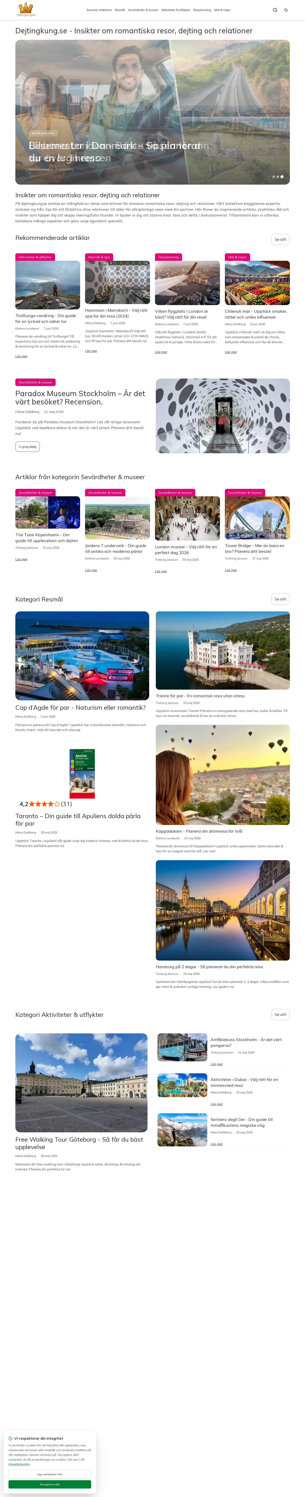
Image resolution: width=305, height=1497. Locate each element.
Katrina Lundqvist (40, 169)
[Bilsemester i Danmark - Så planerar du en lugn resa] (152, 112)
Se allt (280, 239)
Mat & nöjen (222, 10)
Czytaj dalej (27, 447)
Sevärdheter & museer (143, 10)
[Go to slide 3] (281, 176)
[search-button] (275, 10)
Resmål (120, 10)
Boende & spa (99, 257)
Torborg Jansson (26, 548)
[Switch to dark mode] (286, 10)
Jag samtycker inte (49, 1474)
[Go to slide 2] (278, 177)
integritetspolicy (19, 1464)
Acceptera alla (50, 1484)
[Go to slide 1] (273, 177)
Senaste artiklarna (99, 10)
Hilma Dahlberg (95, 323)
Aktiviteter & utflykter (176, 10)
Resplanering (202, 10)
